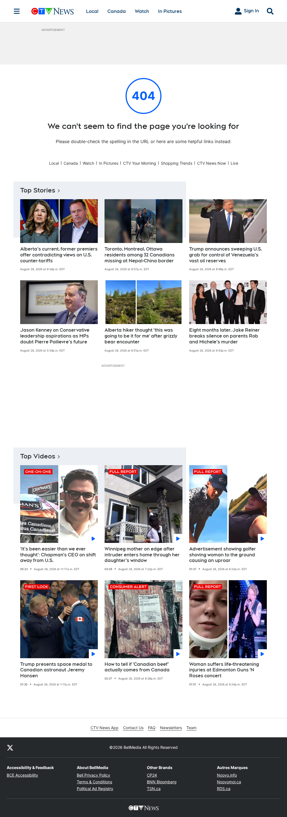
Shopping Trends (176, 163)
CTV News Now (211, 163)
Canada (116, 11)
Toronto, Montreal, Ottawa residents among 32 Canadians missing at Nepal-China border (140, 254)
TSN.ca (154, 788)
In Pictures (170, 11)
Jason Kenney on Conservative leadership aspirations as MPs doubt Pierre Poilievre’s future (54, 336)
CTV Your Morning (139, 163)
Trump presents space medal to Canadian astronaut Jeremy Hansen (56, 670)
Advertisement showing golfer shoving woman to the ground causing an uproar (222, 554)
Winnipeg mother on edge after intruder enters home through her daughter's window (142, 554)
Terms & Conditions (94, 781)
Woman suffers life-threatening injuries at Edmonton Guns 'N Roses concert (224, 670)
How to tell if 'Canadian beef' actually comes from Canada (137, 667)
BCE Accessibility (22, 775)
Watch (142, 11)
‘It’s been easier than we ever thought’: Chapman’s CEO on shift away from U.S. (58, 554)
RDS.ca (223, 788)
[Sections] (16, 11)
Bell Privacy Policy (93, 775)
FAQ (152, 727)
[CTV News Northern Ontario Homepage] (52, 11)
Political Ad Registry (95, 788)
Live (234, 163)
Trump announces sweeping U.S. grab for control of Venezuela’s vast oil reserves (225, 254)
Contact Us (133, 727)
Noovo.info (227, 775)
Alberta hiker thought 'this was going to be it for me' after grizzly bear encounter (141, 336)
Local (92, 11)
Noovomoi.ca (229, 781)
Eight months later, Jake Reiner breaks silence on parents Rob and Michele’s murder (224, 336)
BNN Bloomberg (162, 781)
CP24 (152, 775)
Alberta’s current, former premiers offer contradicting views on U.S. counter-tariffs (59, 254)
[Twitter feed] (10, 747)
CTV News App (105, 727)
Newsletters (171, 727)
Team (191, 727)
